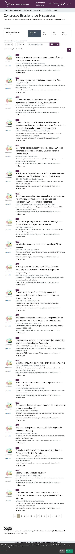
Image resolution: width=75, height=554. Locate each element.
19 (56, 516)
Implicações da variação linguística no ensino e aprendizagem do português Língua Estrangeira (40, 342)
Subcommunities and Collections (13, 33)
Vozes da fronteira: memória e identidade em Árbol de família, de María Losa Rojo (39, 59)
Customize (4, 551)
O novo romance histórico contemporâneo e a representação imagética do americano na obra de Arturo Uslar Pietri (37, 295)
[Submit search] (61, 4)
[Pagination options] (69, 50)
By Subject (64, 33)
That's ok (69, 551)
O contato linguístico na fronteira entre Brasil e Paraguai (40, 363)
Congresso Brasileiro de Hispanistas (34, 10)
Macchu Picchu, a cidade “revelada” (31, 473)
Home (6, 10)
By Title (54, 33)
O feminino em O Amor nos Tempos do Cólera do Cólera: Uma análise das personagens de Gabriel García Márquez (39, 495)
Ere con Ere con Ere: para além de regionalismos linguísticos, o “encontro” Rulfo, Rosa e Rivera (37, 101)
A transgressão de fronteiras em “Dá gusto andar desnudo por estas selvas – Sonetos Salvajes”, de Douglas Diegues (37, 269)
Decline (62, 551)
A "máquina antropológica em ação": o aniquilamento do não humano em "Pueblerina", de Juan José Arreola (40, 175)
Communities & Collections (40, 4)
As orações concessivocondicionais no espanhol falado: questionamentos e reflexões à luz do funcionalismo (39, 319)
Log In (68, 4)
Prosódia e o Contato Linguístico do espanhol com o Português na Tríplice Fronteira (39, 452)
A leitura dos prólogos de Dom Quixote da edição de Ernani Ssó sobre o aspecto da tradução (39, 223)
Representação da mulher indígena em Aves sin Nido (38, 80)
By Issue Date (33, 33)
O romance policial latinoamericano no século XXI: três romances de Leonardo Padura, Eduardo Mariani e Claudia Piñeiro (39, 151)
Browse (55, 44)
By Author (45, 33)
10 (48, 516)
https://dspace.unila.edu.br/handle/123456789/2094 (46, 20)
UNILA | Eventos (16, 10)
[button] (63, 4)
